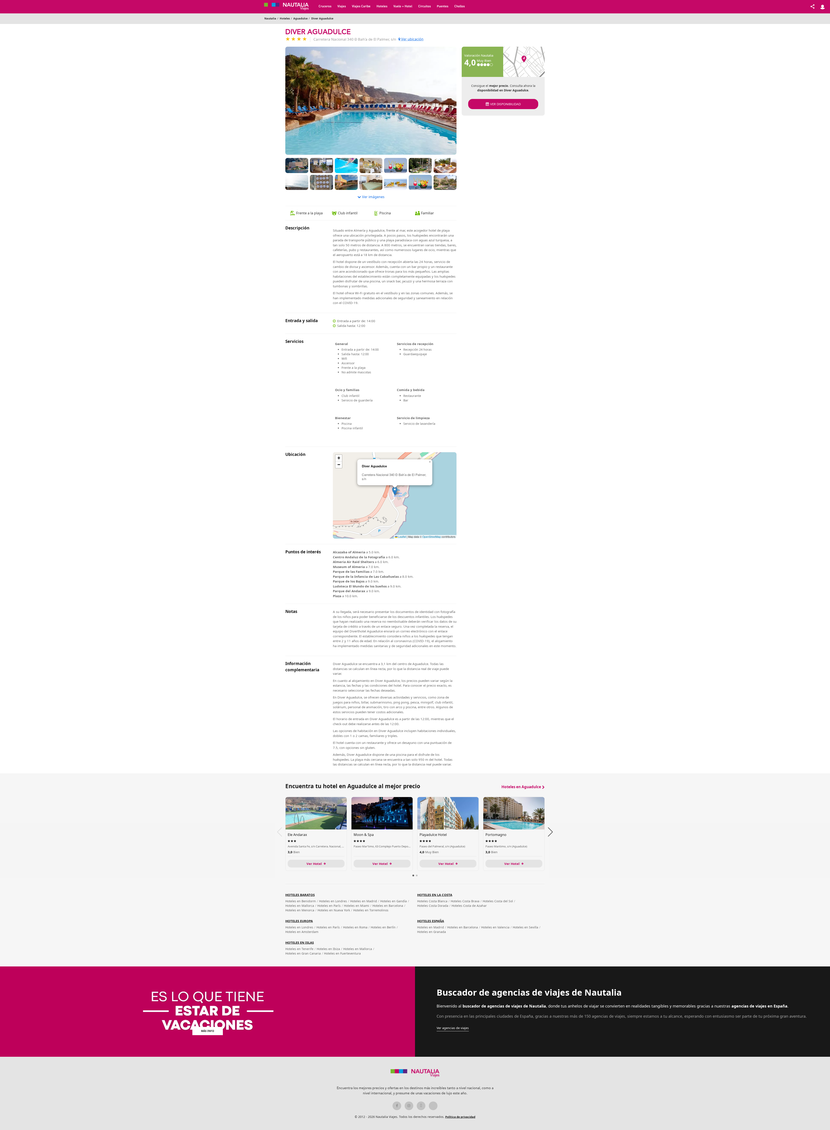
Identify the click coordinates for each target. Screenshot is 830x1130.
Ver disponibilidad (505, 104)
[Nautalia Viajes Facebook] (397, 1105)
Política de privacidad (460, 1117)
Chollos (459, 6)
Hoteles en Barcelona (387, 906)
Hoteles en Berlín (383, 927)
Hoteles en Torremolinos (370, 910)
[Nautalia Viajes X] (421, 1105)
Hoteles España (430, 921)
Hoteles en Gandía (393, 901)
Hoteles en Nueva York (334, 910)
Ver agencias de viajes (453, 1028)
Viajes (341, 6)
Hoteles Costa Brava (465, 901)
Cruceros (325, 6)
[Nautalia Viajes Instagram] (409, 1105)
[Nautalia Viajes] (290, 6)
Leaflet (401, 536)
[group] (316, 834)
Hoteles (382, 6)
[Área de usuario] (822, 6)
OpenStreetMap (431, 536)
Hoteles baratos (300, 895)
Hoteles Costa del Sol (498, 901)
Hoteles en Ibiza (328, 949)
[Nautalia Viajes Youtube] (433, 1105)
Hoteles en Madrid (363, 901)
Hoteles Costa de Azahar (469, 906)
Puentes (442, 6)
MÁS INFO (207, 1031)
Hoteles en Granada (431, 932)
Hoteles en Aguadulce (521, 786)
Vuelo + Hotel (402, 6)
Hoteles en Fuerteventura (342, 953)
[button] (394, 491)
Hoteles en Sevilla (525, 927)
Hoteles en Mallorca (299, 906)
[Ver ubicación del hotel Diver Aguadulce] (524, 62)
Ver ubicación (411, 39)
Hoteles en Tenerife (299, 949)
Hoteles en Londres (333, 901)
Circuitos (424, 6)
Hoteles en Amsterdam (301, 932)
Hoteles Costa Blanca (432, 901)
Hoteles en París (329, 906)
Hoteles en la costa (434, 895)
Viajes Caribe (361, 6)
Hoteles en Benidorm (300, 901)
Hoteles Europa (299, 921)
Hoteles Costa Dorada (432, 906)
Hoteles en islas (299, 942)
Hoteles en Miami (356, 906)
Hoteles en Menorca (299, 910)
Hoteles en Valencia (495, 927)
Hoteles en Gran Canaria (303, 953)
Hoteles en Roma (355, 927)
